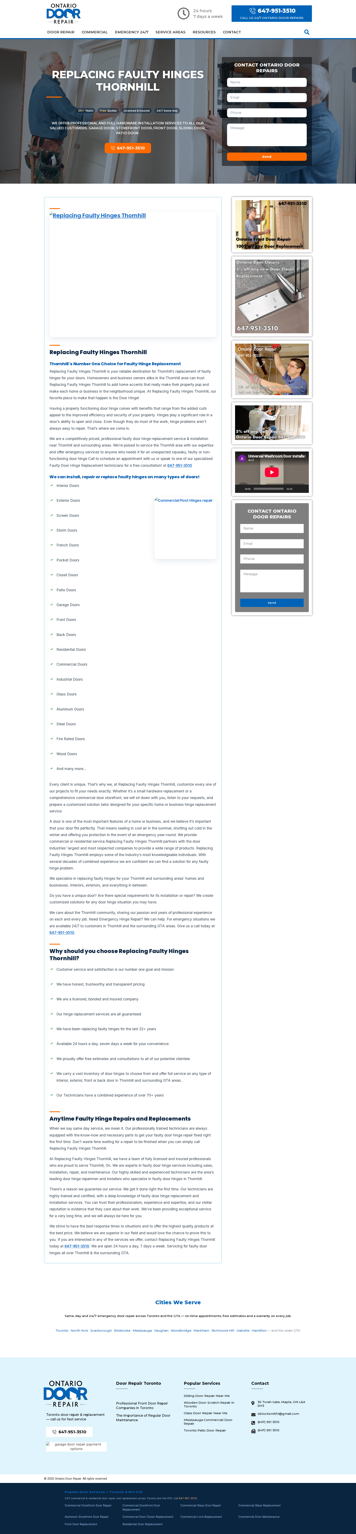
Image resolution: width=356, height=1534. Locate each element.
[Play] (240, 489)
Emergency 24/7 (131, 32)
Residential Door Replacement (143, 1524)
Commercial (95, 32)
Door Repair (60, 32)
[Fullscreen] (303, 489)
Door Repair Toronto (138, 1383)
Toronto (61, 1330)
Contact (232, 32)
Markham (201, 1330)
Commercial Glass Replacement (259, 1505)
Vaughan (161, 1330)
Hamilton (259, 1330)
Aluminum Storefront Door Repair (87, 1516)
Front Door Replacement (81, 1524)
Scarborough (101, 1330)
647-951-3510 (179, 465)
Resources (204, 32)
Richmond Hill (223, 1330)
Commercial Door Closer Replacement (148, 1516)
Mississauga (142, 1330)
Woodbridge (181, 1330)
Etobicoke (122, 1330)
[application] (272, 472)
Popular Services (202, 1383)
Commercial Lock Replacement (201, 1516)
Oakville (243, 1330)
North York (79, 1330)
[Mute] (297, 489)
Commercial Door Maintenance (259, 1516)
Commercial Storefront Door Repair (88, 1505)
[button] (307, 32)
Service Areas (170, 32)
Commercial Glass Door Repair (200, 1505)
